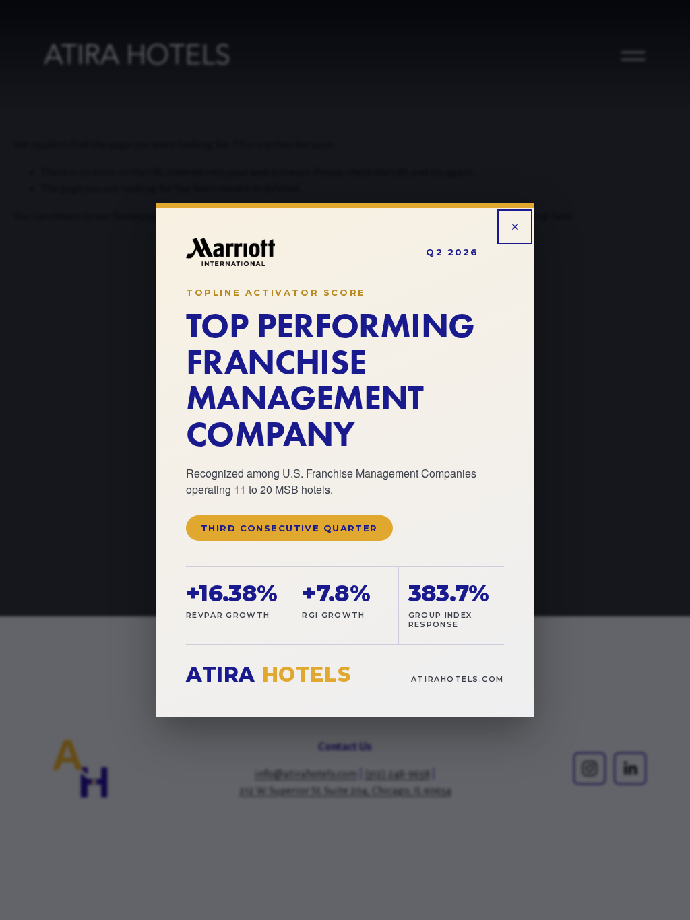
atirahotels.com (457, 679)
